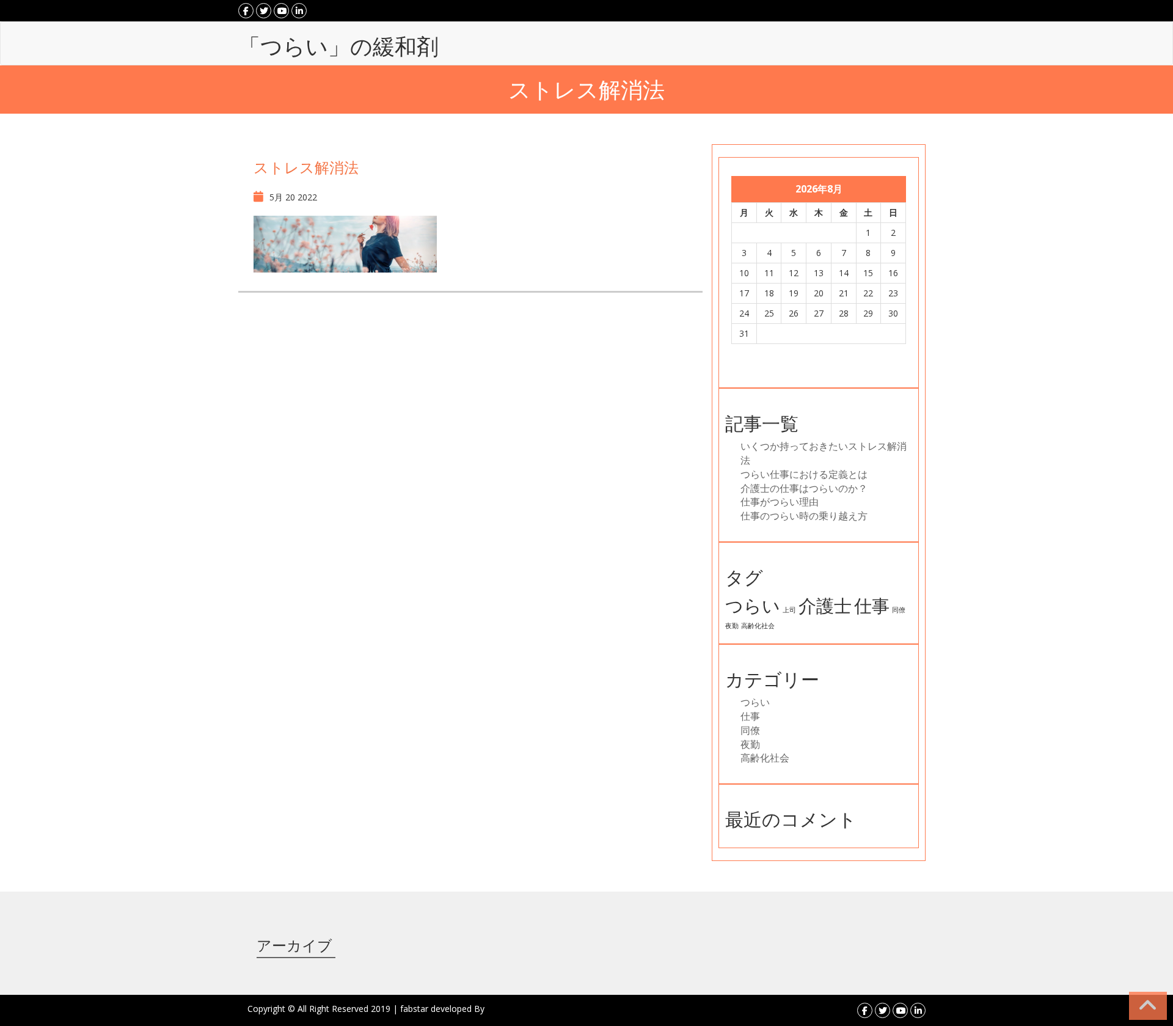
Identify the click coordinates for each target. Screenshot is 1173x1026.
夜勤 (732, 625)
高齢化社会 (758, 625)
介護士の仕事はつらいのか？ (804, 488)
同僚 (898, 610)
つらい (752, 605)
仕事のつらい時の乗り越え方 (804, 515)
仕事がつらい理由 (779, 501)
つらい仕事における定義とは (804, 474)
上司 (789, 610)
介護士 (825, 605)
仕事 (872, 605)
